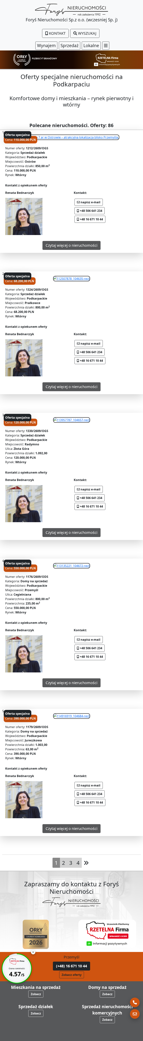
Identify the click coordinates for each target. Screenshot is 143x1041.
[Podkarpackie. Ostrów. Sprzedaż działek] (71, 137)
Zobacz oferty (72, 975)
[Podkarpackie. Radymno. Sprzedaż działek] (71, 420)
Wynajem (46, 45)
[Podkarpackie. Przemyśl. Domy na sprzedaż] (71, 565)
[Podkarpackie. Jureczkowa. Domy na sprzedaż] (71, 716)
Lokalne (91, 45)
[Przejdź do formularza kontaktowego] (135, 1014)
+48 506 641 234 (90, 211)
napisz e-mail (90, 202)
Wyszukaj (86, 33)
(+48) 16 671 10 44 (71, 965)
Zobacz (36, 994)
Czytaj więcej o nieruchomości (71, 245)
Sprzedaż (70, 45)
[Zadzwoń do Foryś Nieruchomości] (135, 1002)
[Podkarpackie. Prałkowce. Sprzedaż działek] (71, 278)
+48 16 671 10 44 (91, 219)
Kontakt (57, 33)
